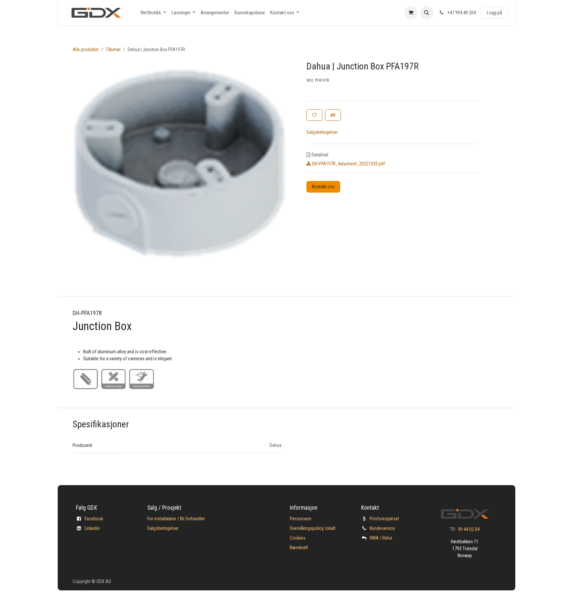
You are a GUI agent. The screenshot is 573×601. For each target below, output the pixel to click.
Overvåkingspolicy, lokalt (313, 528)
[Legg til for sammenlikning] (333, 115)
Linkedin (92, 528)
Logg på (494, 13)
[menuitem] (153, 12)
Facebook (94, 518)
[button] (426, 12)
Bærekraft (299, 547)
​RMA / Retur (381, 538)
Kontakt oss (323, 186)
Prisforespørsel (384, 518)
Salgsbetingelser (322, 132)
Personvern (300, 518)
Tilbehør (113, 49)
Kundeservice (382, 528)
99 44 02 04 (468, 529)
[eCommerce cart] (410, 12)
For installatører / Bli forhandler (176, 518)
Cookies (297, 538)
